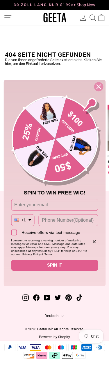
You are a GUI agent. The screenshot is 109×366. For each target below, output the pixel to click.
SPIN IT (54, 265)
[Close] (99, 87)
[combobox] (22, 220)
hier (8, 64)
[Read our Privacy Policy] (94, 241)
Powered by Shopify (54, 337)
